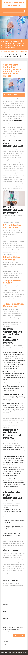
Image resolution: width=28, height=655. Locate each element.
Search (24, 11)
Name (5, 604)
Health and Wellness (21, 51)
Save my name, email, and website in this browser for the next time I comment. (13, 630)
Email (5, 611)
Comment (6, 589)
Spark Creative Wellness (14, 4)
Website (5, 618)
